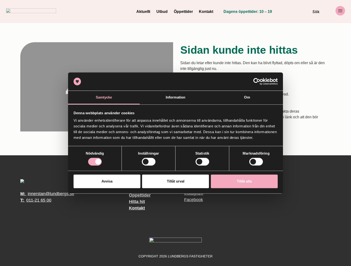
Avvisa (106, 181)
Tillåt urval (175, 181)
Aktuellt (143, 12)
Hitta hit (137, 201)
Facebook (189, 199)
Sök (315, 12)
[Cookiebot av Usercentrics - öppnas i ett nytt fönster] (257, 81)
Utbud (162, 12)
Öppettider (183, 12)
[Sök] (306, 11)
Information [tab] (175, 97)
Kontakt (206, 12)
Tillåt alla (244, 181)
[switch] (148, 161)
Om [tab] (247, 97)
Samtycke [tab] (104, 97)
